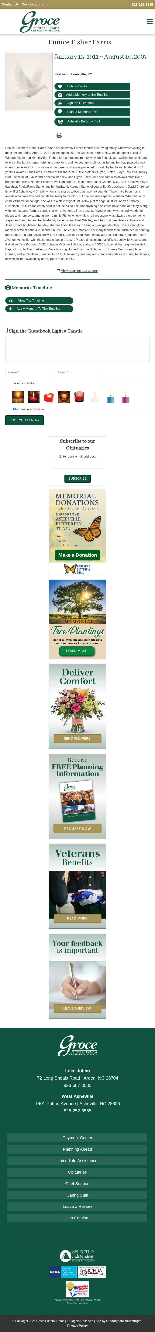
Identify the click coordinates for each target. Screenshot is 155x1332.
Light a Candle (76, 86)
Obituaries (77, 1172)
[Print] (59, 135)
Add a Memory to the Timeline (87, 94)
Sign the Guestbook (80, 103)
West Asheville (77, 1096)
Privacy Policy (77, 1325)
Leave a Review (77, 1206)
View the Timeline (30, 300)
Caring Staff (77, 1195)
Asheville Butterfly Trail (83, 121)
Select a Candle (23, 383)
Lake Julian (77, 1070)
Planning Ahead (77, 1149)
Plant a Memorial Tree (82, 112)
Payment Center (77, 1137)
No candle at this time (29, 409)
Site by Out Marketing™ (119, 1321)
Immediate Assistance (77, 1160)
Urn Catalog (77, 1218)
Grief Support (77, 1183)
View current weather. (79, 270)
